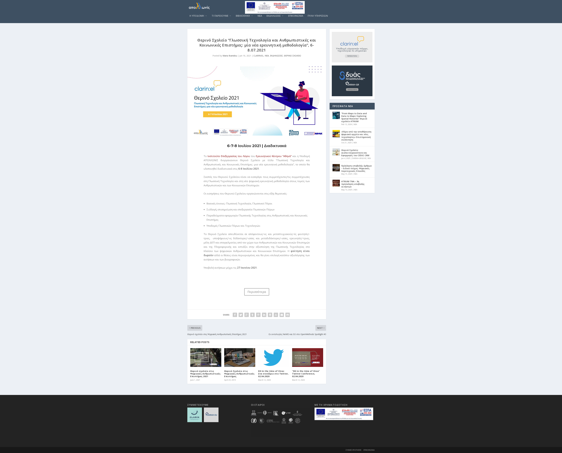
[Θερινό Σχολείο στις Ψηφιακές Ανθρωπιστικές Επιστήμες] (239, 357)
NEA (260, 16)
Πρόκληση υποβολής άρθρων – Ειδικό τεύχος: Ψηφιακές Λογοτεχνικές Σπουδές (356, 168)
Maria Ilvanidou (230, 55)
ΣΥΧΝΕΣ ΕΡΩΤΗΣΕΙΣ (353, 450)
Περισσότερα (256, 292)
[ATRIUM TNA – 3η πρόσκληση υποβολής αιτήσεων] (336, 183)
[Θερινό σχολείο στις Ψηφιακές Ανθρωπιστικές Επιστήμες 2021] (205, 357)
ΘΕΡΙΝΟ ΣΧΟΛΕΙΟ (292, 55)
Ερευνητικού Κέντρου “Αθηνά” (274, 156)
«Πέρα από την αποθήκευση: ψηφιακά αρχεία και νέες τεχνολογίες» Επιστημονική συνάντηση (356, 135)
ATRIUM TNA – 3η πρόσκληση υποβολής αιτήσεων (353, 184)
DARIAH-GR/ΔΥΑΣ (359, 158)
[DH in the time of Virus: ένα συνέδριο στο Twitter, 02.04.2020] (273, 357)
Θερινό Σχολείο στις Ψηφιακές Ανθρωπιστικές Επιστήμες (239, 374)
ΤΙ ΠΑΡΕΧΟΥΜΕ (220, 16)
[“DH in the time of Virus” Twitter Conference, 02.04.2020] (307, 357)
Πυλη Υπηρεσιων (318, 16)
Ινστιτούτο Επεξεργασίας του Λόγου (229, 156)
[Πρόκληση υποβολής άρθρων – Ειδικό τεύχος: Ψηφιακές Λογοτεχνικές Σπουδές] (336, 167)
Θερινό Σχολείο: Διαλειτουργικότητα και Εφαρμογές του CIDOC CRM (355, 153)
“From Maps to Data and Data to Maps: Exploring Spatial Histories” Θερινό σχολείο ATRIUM (354, 117)
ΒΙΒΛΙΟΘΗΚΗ (243, 16)
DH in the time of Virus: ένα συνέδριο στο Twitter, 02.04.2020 (273, 374)
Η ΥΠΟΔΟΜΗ (197, 16)
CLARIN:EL (258, 55)
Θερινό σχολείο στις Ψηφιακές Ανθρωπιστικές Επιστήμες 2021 (205, 374)
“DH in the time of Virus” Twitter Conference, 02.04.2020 (306, 374)
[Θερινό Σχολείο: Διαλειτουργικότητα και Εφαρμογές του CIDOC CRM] (336, 152)
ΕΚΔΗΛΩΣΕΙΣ (274, 16)
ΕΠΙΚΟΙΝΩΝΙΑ (295, 16)
